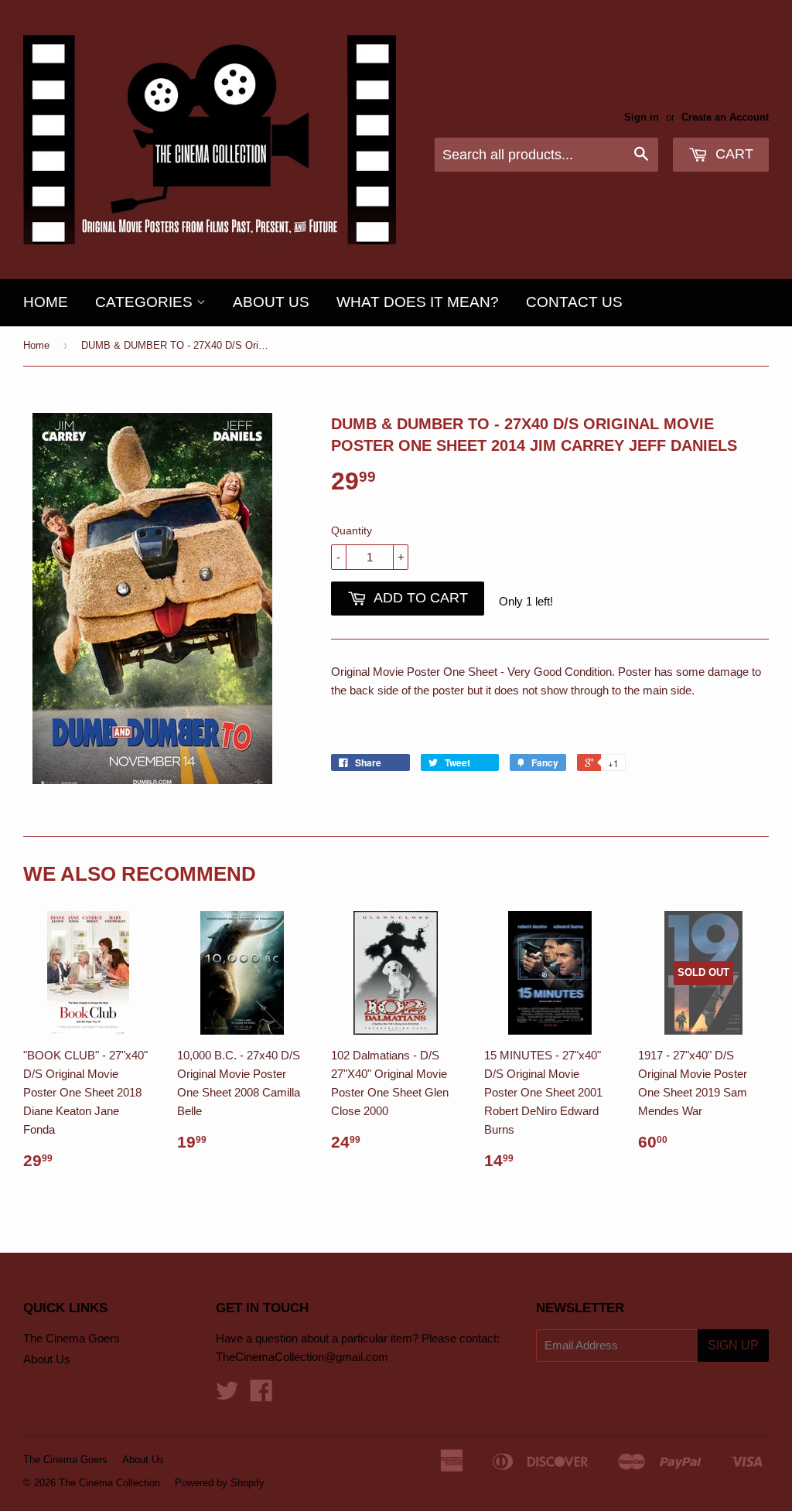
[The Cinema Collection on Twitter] (227, 1395)
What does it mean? (417, 302)
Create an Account (725, 117)
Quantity (351, 530)
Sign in (641, 117)
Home (45, 302)
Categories (145, 302)
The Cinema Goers (71, 1338)
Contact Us (574, 302)
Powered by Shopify (220, 1483)
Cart (732, 154)
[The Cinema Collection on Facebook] (261, 1395)
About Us (271, 302)
